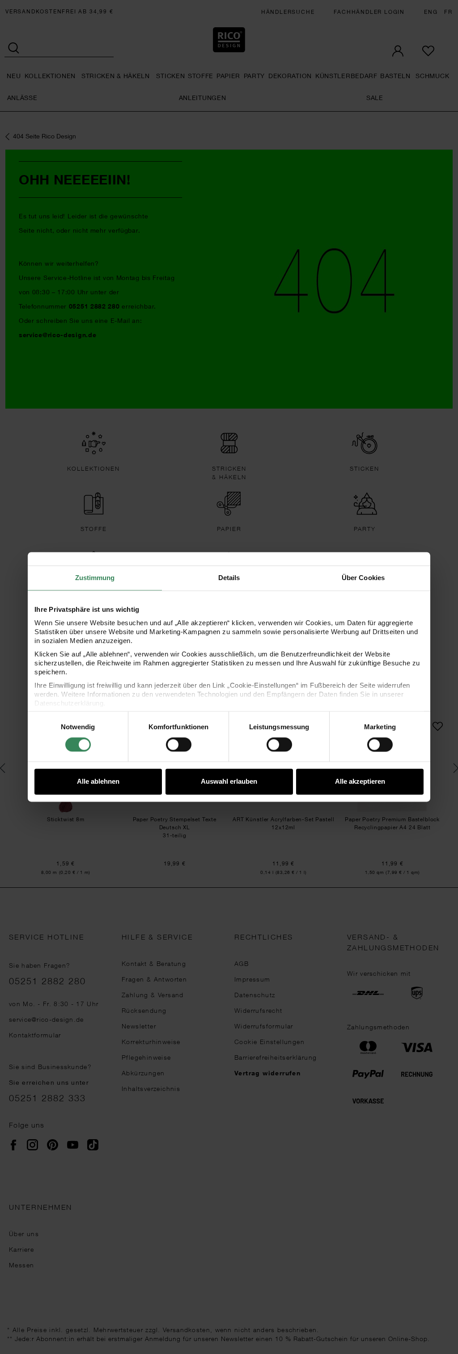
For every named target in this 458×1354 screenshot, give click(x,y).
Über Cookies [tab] (363, 577)
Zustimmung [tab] (95, 577)
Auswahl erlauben (229, 782)
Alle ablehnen (98, 782)
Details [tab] (229, 577)
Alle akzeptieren (360, 782)
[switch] (178, 744)
